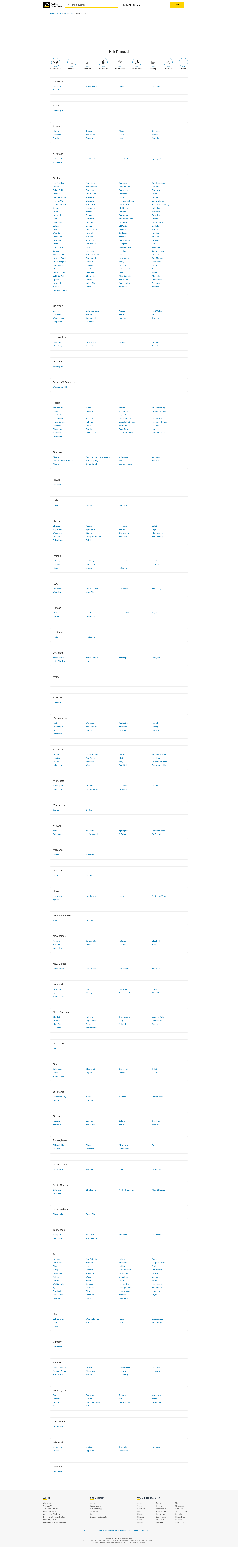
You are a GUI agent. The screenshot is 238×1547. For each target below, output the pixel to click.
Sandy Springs (92, 460)
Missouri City (125, 1298)
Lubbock (123, 1266)
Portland (56, 682)
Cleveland (90, 1069)
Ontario (56, 208)
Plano (55, 1266)
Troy (121, 761)
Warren (122, 754)
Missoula (90, 855)
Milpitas (155, 287)
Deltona (155, 425)
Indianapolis (58, 561)
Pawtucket (156, 1169)
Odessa (89, 1284)
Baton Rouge (92, 657)
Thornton (90, 314)
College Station (126, 1287)
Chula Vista (91, 194)
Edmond (89, 1100)
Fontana (155, 197)
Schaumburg (157, 537)
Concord (90, 222)
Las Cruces (91, 968)
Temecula (90, 240)
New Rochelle (125, 993)
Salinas (89, 211)
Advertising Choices (51, 1514)
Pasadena (156, 215)
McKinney (123, 1273)
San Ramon (124, 279)
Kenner (89, 661)
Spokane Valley (93, 1402)
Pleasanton (157, 279)
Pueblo (122, 314)
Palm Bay (90, 422)
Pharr (88, 1298)
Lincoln (89, 875)
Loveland (90, 321)
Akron (55, 1072)
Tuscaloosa (58, 90)
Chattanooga (158, 1235)
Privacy (87, 1530)
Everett (89, 1399)
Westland (90, 761)
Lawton (56, 1100)
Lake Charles (59, 661)
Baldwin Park (58, 276)
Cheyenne (57, 1471)
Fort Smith (90, 159)
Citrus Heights (59, 262)
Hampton (123, 1371)
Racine (56, 1451)
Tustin (154, 272)
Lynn (55, 730)
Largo (154, 429)
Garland (155, 1266)
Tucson (89, 131)
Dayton (89, 1072)
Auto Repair (137, 69)
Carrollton (123, 1277)
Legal (149, 1530)
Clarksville (57, 1238)
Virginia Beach (59, 1367)
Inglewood (123, 229)
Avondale (156, 138)
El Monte (123, 226)
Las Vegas (57, 896)
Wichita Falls (58, 1284)
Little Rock (57, 159)
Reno (121, 896)
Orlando (56, 411)
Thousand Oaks (126, 219)
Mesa (121, 131)
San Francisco (158, 183)
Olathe (56, 616)
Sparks (56, 899)
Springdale (157, 159)
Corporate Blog (49, 1511)
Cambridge (58, 727)
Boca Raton (124, 429)
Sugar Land (58, 1295)
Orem (55, 1322)
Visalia (155, 219)
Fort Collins (157, 311)
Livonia (56, 761)
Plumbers (87, 69)
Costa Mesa (91, 229)
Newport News (59, 1371)
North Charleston (126, 1190)
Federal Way (124, 1402)
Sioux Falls (58, 1214)
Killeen (56, 1277)
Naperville (57, 529)
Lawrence (90, 616)
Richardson (157, 1284)
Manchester (58, 920)
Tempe (155, 134)
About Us (47, 1503)
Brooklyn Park (92, 789)
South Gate (58, 247)
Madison (90, 1447)
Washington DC (60, 387)
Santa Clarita (158, 201)
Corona (56, 211)
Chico (121, 254)
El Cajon (156, 240)
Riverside (156, 190)
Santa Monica (158, 251)
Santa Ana (123, 190)
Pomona (122, 211)
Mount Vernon (158, 993)
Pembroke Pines (93, 415)
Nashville (90, 1235)
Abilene (56, 1280)
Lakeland (57, 425)
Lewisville (90, 1287)
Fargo (55, 1048)
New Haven (91, 342)
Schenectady (58, 996)
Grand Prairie (125, 1270)
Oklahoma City (59, 1097)
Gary (121, 564)
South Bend (157, 561)
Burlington (57, 1347)
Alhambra (90, 262)
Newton (122, 730)
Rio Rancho (124, 968)
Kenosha (156, 1447)
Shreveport (124, 657)
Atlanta (56, 457)
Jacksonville (58, 408)
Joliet (154, 526)
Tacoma (122, 1395)
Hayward (57, 215)
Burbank (122, 237)
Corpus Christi (158, 1262)
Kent (121, 1399)
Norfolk (89, 1367)
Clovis (154, 244)
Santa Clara (157, 222)
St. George (157, 1322)
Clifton (89, 944)
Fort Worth (58, 1262)
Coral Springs (125, 418)
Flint (121, 758)
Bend (121, 1124)
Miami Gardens (60, 422)
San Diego (90, 183)
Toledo (155, 1069)
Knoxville (123, 1235)
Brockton (123, 727)
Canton (155, 1072)
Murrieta (90, 237)
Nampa (89, 505)
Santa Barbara (92, 254)
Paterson (123, 941)
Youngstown (58, 1076)
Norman (122, 1097)
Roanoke (156, 1371)
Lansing (56, 758)
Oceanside (124, 204)
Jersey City (91, 941)
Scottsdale (90, 134)
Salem (122, 1121)
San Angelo (157, 1287)
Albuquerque (58, 968)
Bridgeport (57, 342)
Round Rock (124, 1284)
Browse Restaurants (98, 1517)
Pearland (57, 1291)
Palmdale (156, 208)
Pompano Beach (159, 422)
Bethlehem (124, 1149)
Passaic (155, 944)
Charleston (91, 1190)
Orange (56, 219)
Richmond (57, 237)
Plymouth (123, 789)
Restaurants (55, 69)
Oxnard (122, 197)
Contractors (103, 69)
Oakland (155, 186)
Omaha (56, 875)
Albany (56, 464)
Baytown (56, 1298)
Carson (56, 251)
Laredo (89, 1266)
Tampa (122, 408)
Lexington (90, 637)
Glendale (57, 134)
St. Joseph (157, 834)
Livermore (156, 262)
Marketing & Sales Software (54, 1522)
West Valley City (93, 1319)
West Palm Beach (127, 422)
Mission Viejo (125, 247)
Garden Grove (59, 204)
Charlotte (57, 1017)
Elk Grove (123, 208)
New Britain (157, 346)
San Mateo (91, 244)
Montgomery (91, 86)
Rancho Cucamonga (161, 204)
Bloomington (157, 533)
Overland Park (92, 613)
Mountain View (125, 276)
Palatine (89, 540)
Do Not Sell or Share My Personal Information (112, 1530)
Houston (56, 1259)
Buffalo (89, 989)
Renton (56, 1402)
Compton (123, 244)
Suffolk (89, 1374)
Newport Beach (60, 258)
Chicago (56, 526)
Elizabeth (156, 941)
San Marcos (157, 258)
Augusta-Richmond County (98, 457)
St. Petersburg (158, 408)
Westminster (58, 254)
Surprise (90, 138)
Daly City (57, 240)
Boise (55, 505)
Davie (88, 425)
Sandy (89, 1322)
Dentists (72, 69)
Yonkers (155, 989)
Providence (58, 1169)
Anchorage (58, 110)
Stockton (57, 194)
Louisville (57, 637)
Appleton (90, 1451)
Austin (155, 1259)
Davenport (123, 588)
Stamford (156, 342)
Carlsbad (123, 233)
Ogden (122, 1322)
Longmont (57, 321)
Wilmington (58, 366)
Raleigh (89, 1017)
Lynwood (57, 283)
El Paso (89, 1262)
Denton (122, 1280)
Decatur (56, 537)
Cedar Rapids (92, 588)
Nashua (89, 920)
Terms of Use (138, 1530)
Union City (90, 283)
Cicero (89, 533)
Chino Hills (90, 276)
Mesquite (90, 1273)
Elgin (154, 529)
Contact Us (47, 1506)
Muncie (89, 568)
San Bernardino (60, 197)
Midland (155, 1280)
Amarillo (89, 1270)
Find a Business (97, 1506)
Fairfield (155, 233)
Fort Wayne (91, 561)
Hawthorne (124, 258)
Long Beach (124, 186)
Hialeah (89, 411)
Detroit (56, 754)
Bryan (154, 1295)
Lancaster (90, 208)
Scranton (90, 1149)
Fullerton (90, 219)
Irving (55, 1270)
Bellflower (90, 272)
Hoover (89, 90)
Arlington (123, 1262)
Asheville (123, 1024)
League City (124, 1291)
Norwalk (89, 233)
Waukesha (123, 1451)
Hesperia (90, 251)
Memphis (57, 1235)
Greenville (90, 1024)
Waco (88, 1277)
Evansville (123, 561)
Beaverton (90, 1124)
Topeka (155, 613)
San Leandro (92, 258)
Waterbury (57, 346)
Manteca (123, 287)
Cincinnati (123, 1069)
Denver (56, 311)
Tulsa (88, 1097)
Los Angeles (58, 183)
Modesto (90, 197)
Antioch (155, 237)
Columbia (57, 834)
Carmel (155, 564)
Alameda (156, 276)
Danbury (123, 346)
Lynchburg (123, 1374)
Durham (56, 1020)
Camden (123, 944)
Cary (121, 1020)
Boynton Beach (159, 433)
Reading (56, 1149)
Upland (56, 279)
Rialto (55, 244)
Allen (88, 1291)
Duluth (155, 786)
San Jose (123, 183)
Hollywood (156, 415)
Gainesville (58, 418)
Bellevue (57, 1399)
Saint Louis (179, 1522)
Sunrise (89, 429)
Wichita (56, 613)
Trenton (56, 944)
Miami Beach (125, 425)
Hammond (57, 564)
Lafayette (123, 568)
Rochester (123, 786)
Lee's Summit (92, 834)
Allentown (123, 1145)
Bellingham (157, 1402)
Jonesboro (57, 162)
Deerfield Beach (126, 433)
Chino (55, 269)
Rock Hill (57, 1193)
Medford (155, 1124)
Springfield (90, 529)
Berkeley (156, 226)
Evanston (123, 537)
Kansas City (124, 613)
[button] (189, 5)
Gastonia (57, 1028)
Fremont (123, 194)
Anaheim (90, 190)
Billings (56, 855)
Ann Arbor (90, 758)
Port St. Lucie (59, 415)
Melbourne (58, 433)
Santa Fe (156, 968)
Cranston (123, 1169)
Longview (156, 1291)
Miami (88, 408)
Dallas (122, 1259)
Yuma (121, 138)
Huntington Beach (127, 201)
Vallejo (56, 226)
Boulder (122, 318)
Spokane (90, 1395)
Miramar (89, 418)
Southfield (123, 765)
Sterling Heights (159, 754)
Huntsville (156, 86)
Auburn (89, 1406)
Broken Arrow (158, 1097)
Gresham (156, 1121)
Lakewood (90, 265)
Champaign (124, 533)
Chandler (156, 131)
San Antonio (91, 1259)
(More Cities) (155, 1498)
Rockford (123, 526)
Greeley (155, 318)
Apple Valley (124, 283)
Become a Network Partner (54, 1517)
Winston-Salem (159, 1017)
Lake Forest (124, 269)
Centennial (91, 318)
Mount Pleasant (159, 1190)
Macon (122, 460)
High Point (57, 1024)
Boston (56, 723)
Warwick (89, 1169)
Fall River (90, 730)
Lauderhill (57, 436)
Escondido (90, 215)
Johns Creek (91, 464)
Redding (122, 251)
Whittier (155, 254)
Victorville (90, 226)
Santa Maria (124, 240)
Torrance (156, 211)
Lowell (155, 723)
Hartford (122, 342)
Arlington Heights (93, 537)
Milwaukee (57, 1447)
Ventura (155, 229)
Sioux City (156, 588)
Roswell (155, 460)
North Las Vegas (159, 896)
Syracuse (57, 993)
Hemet (155, 265)
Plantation (57, 429)
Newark (56, 941)
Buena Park (58, 265)
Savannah (156, 457)
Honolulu (57, 485)
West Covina (58, 233)
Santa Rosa (91, 204)
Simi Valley (58, 222)
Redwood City (59, 272)
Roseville (123, 222)
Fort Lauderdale (159, 411)
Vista (88, 247)
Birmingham (58, 86)
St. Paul (89, 786)
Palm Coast (91, 433)
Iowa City (90, 592)
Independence (158, 830)
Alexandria (90, 1371)
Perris (88, 287)
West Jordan (157, 1319)
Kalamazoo (58, 765)
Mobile (122, 86)
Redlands (156, 283)
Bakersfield (58, 190)
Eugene (89, 1121)
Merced (122, 265)
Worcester (90, 723)
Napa (154, 269)
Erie (154, 1145)
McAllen (155, 1273)
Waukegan (57, 533)
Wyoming (90, 765)
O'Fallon (123, 834)
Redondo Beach (60, 290)
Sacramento (91, 186)
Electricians (120, 69)
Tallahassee (124, 411)
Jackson (56, 810)
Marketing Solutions (51, 1520)
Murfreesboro (92, 1238)
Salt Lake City (59, 1319)
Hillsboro (57, 1124)
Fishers (56, 568)
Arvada (155, 314)
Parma (122, 1072)
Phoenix (56, 131)
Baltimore (57, 702)
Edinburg (90, 1295)
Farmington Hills (159, 761)
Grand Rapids (92, 754)
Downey (56, 229)
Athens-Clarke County (63, 460)
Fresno (56, 186)
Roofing (153, 69)
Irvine (154, 194)
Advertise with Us (50, 1509)
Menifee (89, 269)
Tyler (55, 1287)
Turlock (56, 287)
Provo (121, 1319)
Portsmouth (58, 1374)
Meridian (123, 505)
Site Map (94, 1511)
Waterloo (57, 592)
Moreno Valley (59, 201)
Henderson (91, 896)
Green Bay (124, 1447)
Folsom (89, 279)
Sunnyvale (123, 215)
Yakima (155, 1399)
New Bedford (92, 727)
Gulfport (89, 810)
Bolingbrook (58, 540)
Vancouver (157, 1395)
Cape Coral (124, 415)
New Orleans (58, 657)
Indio (121, 272)
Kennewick (58, 1406)
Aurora (122, 311)
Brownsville (157, 1270)
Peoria (56, 138)
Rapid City (90, 1214)
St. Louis (90, 830)
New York (57, 989)
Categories (94, 1514)
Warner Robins (125, 464)
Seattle (56, 1395)
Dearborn (156, 758)
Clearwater (157, 418)
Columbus (123, 457)
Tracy (121, 262)
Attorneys (168, 69)
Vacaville (156, 247)
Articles (93, 1503)
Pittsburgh (90, 1145)
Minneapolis (58, 786)
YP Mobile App (96, 1509)
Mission (122, 1295)
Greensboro (124, 1017)
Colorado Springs (94, 311)
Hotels (183, 69)
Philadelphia (58, 1145)
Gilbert (122, 134)
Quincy (155, 727)
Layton (56, 1326)
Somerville (57, 734)
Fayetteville (124, 159)
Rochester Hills (159, 765)
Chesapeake (124, 1367)
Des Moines (58, 588)
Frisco (88, 1280)
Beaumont (156, 1277)
